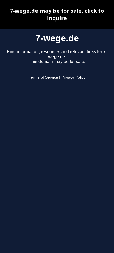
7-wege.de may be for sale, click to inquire (57, 14)
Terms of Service (43, 77)
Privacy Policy (73, 77)
